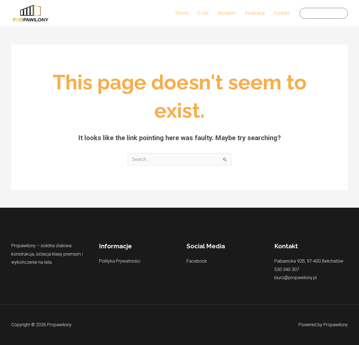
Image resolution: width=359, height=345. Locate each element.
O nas (203, 13)
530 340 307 (286, 269)
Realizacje (255, 13)
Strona (181, 13)
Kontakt (281, 13)
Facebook (197, 261)
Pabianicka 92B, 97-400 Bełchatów (308, 261)
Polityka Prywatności (119, 261)
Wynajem (227, 13)
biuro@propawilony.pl (295, 277)
